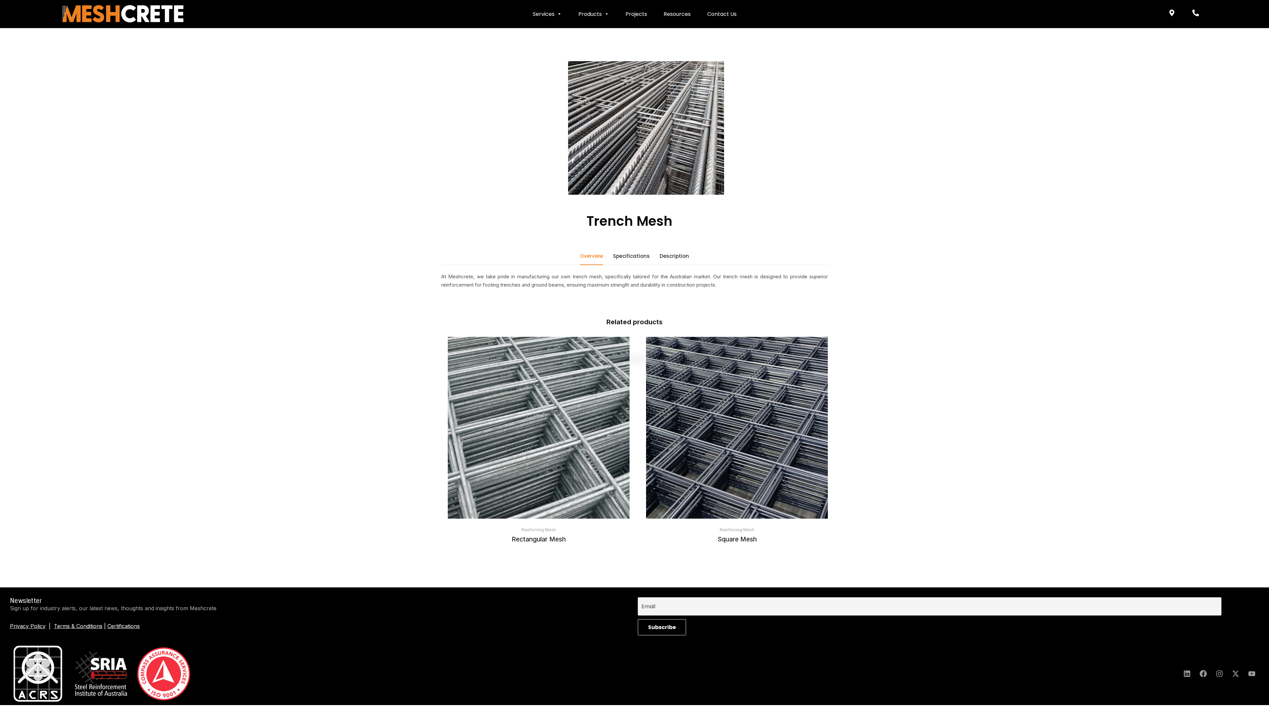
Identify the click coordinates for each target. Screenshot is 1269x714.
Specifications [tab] (631, 256)
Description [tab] (674, 256)
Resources (677, 14)
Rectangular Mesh (539, 539)
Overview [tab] (591, 256)
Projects (636, 14)
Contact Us (722, 14)
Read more (538, 500)
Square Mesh (737, 539)
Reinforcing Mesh (538, 529)
